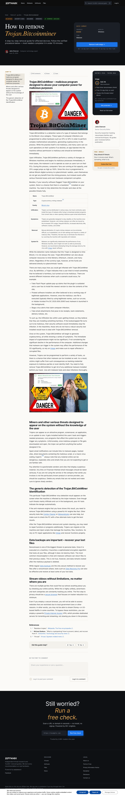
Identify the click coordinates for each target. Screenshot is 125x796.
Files (44, 3)
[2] (63, 199)
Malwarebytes (63, 514)
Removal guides (16, 15)
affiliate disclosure (37, 788)
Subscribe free (106, 164)
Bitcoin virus (45, 205)
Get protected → (106, 105)
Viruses (46, 760)
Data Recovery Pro (73, 569)
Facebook (8, 773)
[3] (43, 455)
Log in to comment (78, 679)
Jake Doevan (14, 51)
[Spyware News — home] (11, 3)
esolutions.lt (17, 769)
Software (38, 3)
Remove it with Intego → (97, 44)
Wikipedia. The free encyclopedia (59, 628)
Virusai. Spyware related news (51, 637)
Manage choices (110, 792)
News (23, 3)
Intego (50, 248)
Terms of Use (87, 764)
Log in (117, 3)
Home (6, 15)
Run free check (75, 733)
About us (86, 760)
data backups (45, 566)
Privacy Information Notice (91, 767)
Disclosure (86, 774)
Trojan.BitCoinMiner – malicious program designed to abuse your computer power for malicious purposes (14, 79)
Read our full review (106, 110)
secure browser (51, 595)
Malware (30, 3)
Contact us (86, 778)
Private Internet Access (53, 613)
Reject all (95, 792)
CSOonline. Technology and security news (52, 633)
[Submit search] (85, 3)
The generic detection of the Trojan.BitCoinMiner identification (14, 100)
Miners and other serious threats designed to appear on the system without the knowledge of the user (15, 91)
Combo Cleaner (49, 514)
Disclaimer (86, 771)
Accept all (82, 792)
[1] (70, 184)
